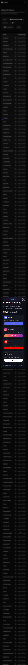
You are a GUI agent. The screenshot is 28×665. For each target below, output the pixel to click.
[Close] (23, 299)
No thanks (21, 365)
